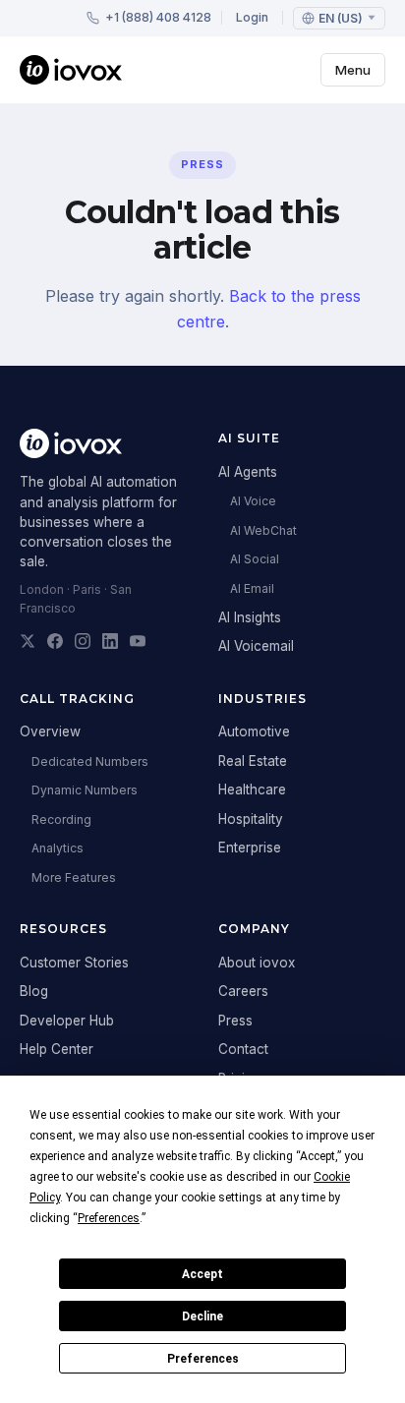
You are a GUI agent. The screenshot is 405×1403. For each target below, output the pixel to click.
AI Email (252, 588)
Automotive (254, 731)
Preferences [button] (109, 1218)
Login (252, 17)
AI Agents (247, 472)
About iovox (256, 962)
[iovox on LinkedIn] (110, 641)
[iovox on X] (27, 641)
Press (235, 1020)
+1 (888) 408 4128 (158, 17)
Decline (202, 1316)
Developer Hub (67, 1020)
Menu (353, 70)
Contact (243, 1049)
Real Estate (252, 761)
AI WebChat (263, 530)
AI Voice (253, 501)
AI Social (254, 559)
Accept (202, 1274)
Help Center (56, 1049)
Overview (50, 731)
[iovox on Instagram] (82, 641)
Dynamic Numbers (84, 790)
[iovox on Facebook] (55, 641)
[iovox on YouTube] (137, 641)
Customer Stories (74, 962)
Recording (61, 819)
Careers (243, 991)
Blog (34, 991)
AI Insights (249, 617)
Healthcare (252, 789)
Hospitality (250, 819)
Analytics (57, 848)
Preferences (203, 1359)
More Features (73, 877)
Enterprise (249, 847)
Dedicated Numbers (89, 761)
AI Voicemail (256, 646)
